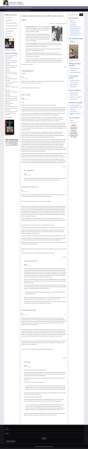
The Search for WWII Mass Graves (11, 78)
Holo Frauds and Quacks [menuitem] (74, 27)
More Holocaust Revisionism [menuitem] (74, 29)
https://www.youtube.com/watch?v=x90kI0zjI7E (32, 82)
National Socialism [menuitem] (73, 85)
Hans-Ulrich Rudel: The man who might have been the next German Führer (11, 74)
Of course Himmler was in (28, 310)
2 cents (23, 73)
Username (7, 429)
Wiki (61, 409)
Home (5, 10)
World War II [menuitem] (79, 97)
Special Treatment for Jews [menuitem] (74, 33)
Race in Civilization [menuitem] (73, 95)
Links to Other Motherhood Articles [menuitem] (74, 114)
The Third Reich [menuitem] (72, 23)
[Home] (6, 3)
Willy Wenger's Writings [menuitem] (73, 68)
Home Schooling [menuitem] (72, 111)
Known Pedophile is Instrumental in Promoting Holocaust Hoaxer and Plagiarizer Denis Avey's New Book (11, 98)
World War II (31, 64)
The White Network (8, 117)
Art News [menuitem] (71, 120)
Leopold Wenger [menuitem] (72, 70)
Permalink (44, 77)
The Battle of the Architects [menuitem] (72, 42)
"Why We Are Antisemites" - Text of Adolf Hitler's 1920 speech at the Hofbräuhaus (11, 67)
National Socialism (24, 64)
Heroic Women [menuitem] (72, 25)
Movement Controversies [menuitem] (74, 35)
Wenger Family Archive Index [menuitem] (75, 72)
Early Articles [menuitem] (72, 20)
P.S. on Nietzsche (29, 170)
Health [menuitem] (81, 107)
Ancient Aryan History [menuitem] (74, 92)
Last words (27, 362)
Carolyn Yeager (16, 2)
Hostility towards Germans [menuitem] (74, 81)
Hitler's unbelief (26, 95)
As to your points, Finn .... (31, 261)
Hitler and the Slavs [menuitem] (73, 99)
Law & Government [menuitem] (73, 83)
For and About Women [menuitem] (74, 107)
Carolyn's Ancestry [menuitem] (73, 122)
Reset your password (11, 441)
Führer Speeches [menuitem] (73, 86)
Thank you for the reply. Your (29, 187)
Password (7, 433)
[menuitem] (6, 7)
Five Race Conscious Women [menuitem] (75, 105)
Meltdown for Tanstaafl (9, 103)
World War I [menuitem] (71, 97)
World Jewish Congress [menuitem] (74, 31)
